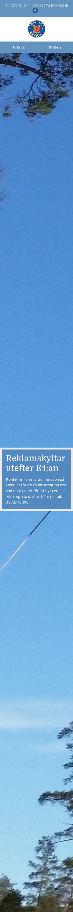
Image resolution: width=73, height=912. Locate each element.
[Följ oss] (35, 11)
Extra (20, 47)
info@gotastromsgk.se (50, 5)
